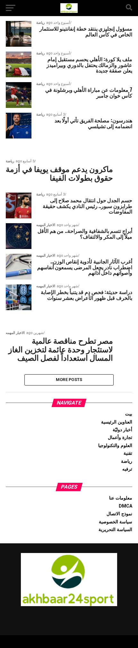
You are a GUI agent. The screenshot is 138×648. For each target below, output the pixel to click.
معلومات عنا (120, 498)
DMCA (125, 506)
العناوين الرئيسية (116, 422)
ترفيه (127, 469)
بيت (128, 414)
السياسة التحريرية (115, 529)
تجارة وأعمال (120, 437)
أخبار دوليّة (122, 430)
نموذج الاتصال (119, 514)
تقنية (128, 453)
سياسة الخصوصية (115, 522)
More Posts (69, 379)
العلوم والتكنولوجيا (115, 445)
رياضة (126, 461)
